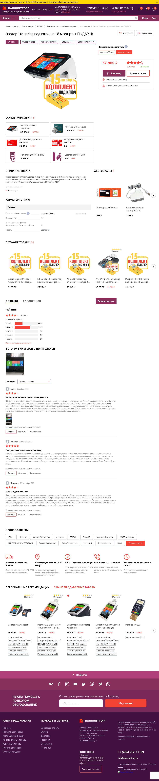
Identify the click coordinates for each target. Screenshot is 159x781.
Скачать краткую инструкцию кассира (122, 86)
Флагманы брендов (12, 748)
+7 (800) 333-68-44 (120, 8)
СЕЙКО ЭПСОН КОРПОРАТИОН (20, 543)
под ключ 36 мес (106, 52)
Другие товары (80, 213)
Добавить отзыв (106, 301)
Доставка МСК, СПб (75, 155)
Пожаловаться (35, 432)
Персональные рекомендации (28, 587)
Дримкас (59, 537)
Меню (145, 18)
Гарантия (45, 740)
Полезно (11, 432)
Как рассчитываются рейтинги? (18, 343)
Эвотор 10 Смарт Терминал (28, 127)
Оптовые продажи (11, 752)
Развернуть (13, 190)
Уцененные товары (11, 744)
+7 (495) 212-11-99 (95, 8)
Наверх (81, 675)
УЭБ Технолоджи (127, 537)
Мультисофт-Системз (105, 537)
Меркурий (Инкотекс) (41, 537)
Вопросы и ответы (50, 728)
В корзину (116, 73)
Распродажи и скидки (13, 736)
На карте (66, 12)
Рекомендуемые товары (14, 740)
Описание (12, 42)
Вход (154, 18)
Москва (45, 9)
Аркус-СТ (86, 537)
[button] (153, 195)
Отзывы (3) (67, 42)
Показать (10, 381)
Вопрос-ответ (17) (86, 42)
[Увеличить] (50, 81)
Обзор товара (28, 42)
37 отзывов (57, 597)
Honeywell (88, 543)
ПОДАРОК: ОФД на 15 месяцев (74, 141)
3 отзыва (115, 251)
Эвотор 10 (45, 230)
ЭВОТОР (73, 537)
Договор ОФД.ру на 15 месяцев (30, 141)
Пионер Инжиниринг (47, 543)
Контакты (46, 748)
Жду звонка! (126, 703)
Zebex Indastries (104, 543)
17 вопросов (32, 301)
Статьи (44, 732)
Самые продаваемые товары (75, 587)
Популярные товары (12, 732)
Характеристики (48, 42)
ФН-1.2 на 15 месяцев (75, 127)
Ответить (22, 432)
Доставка (45, 736)
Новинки (6, 728)
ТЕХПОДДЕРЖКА (119, 11)
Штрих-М (22, 537)
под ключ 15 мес (124, 52)
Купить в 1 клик (138, 73)
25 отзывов (28, 597)
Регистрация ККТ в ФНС (32, 155)
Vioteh (119, 543)
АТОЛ (10, 537)
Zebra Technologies (69, 543)
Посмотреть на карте (90, 769)
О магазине (46, 744)
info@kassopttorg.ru (94, 11)
